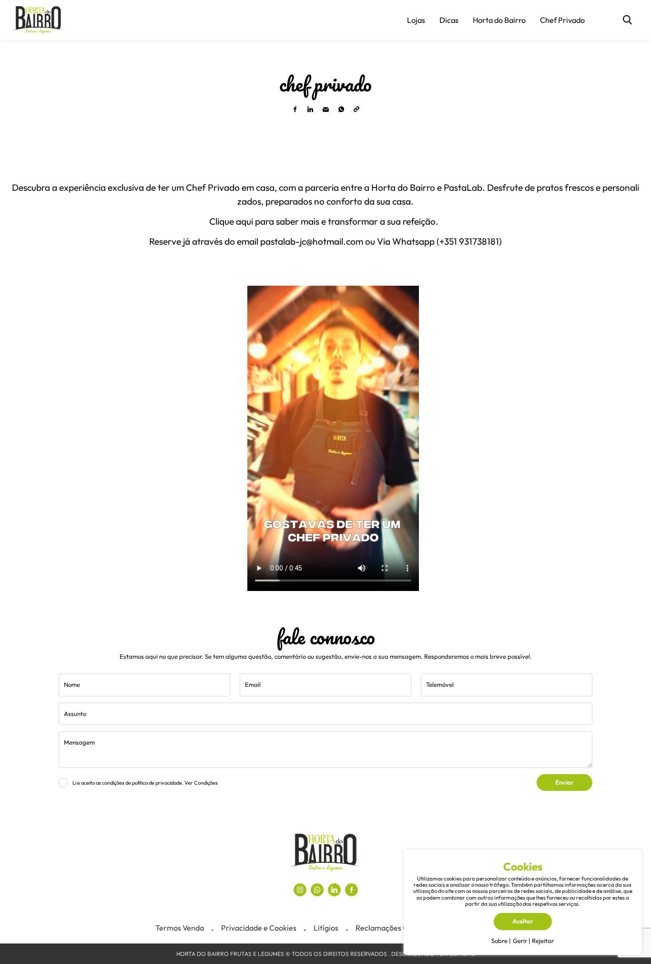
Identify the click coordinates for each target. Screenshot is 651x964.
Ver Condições (201, 782)
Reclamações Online (391, 928)
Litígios (326, 928)
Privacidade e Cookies (258, 928)
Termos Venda (179, 928)
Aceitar (522, 921)
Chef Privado (562, 20)
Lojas (416, 20)
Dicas (448, 20)
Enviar (564, 782)
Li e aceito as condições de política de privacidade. (145, 782)
